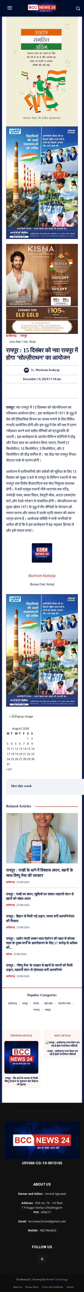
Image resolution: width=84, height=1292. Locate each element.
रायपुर (23, 335)
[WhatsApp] (51, 390)
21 (24, 754)
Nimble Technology (57, 1279)
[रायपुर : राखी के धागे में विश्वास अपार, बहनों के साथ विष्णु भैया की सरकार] (42, 838)
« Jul (9, 769)
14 (24, 749)
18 (12, 754)
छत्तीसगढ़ (11, 335)
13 (20, 749)
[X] (32, 390)
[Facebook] (23, 390)
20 (20, 754)
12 (16, 749)
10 (8, 749)
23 (32, 754)
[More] (60, 390)
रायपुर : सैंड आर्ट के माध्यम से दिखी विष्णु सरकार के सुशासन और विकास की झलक (21, 1081)
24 (8, 759)
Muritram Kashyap (47, 370)
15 (28, 749)
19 (16, 754)
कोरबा (9, 954)
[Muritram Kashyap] (27, 370)
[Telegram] (42, 390)
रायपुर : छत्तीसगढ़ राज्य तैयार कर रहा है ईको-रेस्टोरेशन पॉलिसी (62, 1053)
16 (32, 749)
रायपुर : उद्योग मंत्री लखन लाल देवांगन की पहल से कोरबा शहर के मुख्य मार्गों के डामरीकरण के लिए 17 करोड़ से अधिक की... (41, 943)
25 (12, 759)
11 (12, 749)
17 (8, 754)
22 (28, 754)
